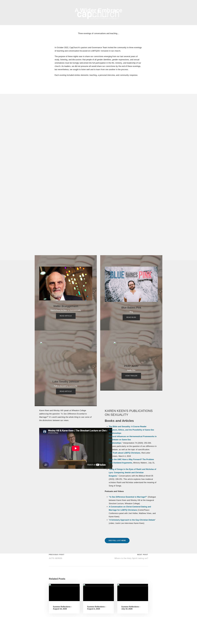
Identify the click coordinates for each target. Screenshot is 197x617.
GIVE (144, 28)
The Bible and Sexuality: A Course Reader (127, 426)
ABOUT (55, 28)
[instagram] (161, 3)
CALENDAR (98, 28)
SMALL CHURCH (121, 28)
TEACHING (75, 28)
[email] (152, 3)
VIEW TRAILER (131, 376)
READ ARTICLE (66, 316)
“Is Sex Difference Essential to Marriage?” (128, 497)
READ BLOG (131, 317)
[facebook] (157, 3)
